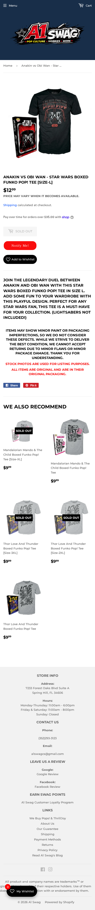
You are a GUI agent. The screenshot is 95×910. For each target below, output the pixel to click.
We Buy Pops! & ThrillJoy (47, 818)
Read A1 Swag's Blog (47, 855)
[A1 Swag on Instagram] (50, 870)
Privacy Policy (47, 850)
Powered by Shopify (59, 902)
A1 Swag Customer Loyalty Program (47, 802)
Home (7, 65)
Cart (88, 5)
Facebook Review (47, 786)
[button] (20, 245)
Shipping (10, 205)
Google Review (48, 774)
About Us (47, 823)
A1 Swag (34, 902)
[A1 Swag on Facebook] (42, 870)
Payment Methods (47, 839)
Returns (47, 844)
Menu (13, 5)
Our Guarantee (47, 829)
